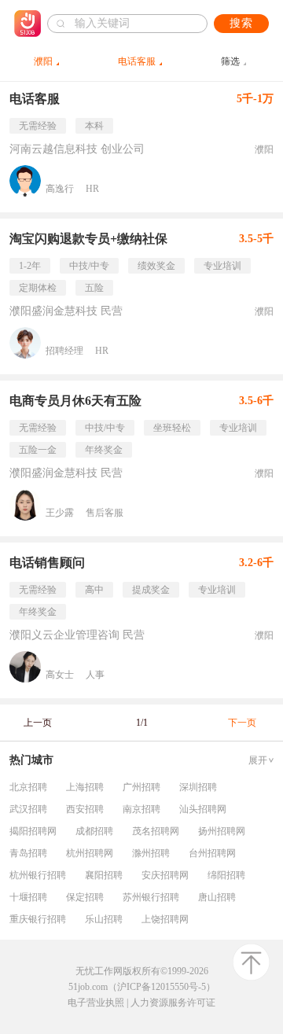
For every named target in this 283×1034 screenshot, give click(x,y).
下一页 (242, 722)
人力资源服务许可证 (172, 1002)
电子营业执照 (96, 1002)
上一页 (38, 722)
